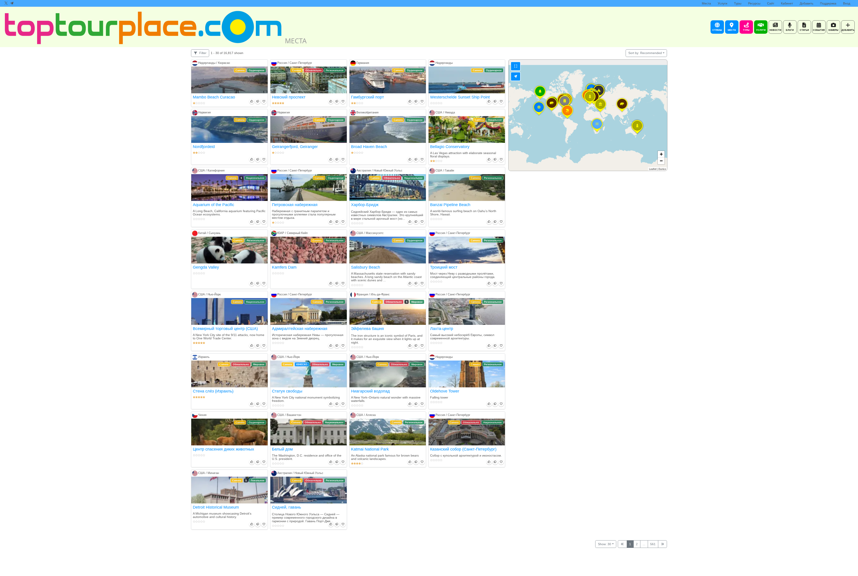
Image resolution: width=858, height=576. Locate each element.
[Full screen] (516, 66)
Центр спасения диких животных (223, 449)
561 (653, 544)
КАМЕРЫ (833, 30)
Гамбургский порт (367, 97)
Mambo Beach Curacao (214, 97)
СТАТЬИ (804, 30)
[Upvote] (251, 101)
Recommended (645, 53)
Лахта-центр (441, 328)
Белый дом (282, 449)
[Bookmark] (263, 101)
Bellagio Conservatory (449, 146)
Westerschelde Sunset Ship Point (460, 97)
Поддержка (828, 3)
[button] (567, 118)
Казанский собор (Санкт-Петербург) (463, 449)
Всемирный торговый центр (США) (225, 328)
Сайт (770, 3)
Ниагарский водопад (370, 391)
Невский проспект (288, 97)
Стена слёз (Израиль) (213, 391)
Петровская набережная (295, 204)
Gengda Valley (206, 267)
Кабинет (787, 3)
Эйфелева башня (367, 328)
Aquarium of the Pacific (213, 204)
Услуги (722, 3)
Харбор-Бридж (365, 204)
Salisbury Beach (365, 267)
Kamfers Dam (284, 267)
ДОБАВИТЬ (847, 30)
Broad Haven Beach (369, 146)
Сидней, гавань (286, 507)
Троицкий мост (443, 267)
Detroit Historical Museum (216, 507)
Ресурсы (754, 3)
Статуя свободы (287, 391)
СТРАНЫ (717, 30)
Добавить (806, 3)
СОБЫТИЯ (819, 30)
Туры (737, 3)
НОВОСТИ (775, 30)
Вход (846, 3)
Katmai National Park (370, 449)
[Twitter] (6, 3)
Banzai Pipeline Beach (450, 204)
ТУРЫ (746, 30)
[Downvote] (257, 101)
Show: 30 (604, 544)
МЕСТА (732, 30)
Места (706, 3)
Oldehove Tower (444, 391)
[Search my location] (516, 76)
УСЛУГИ (760, 30)
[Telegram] (11, 3)
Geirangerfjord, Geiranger (295, 146)
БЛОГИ (790, 30)
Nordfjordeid (204, 146)
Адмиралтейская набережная (299, 328)
